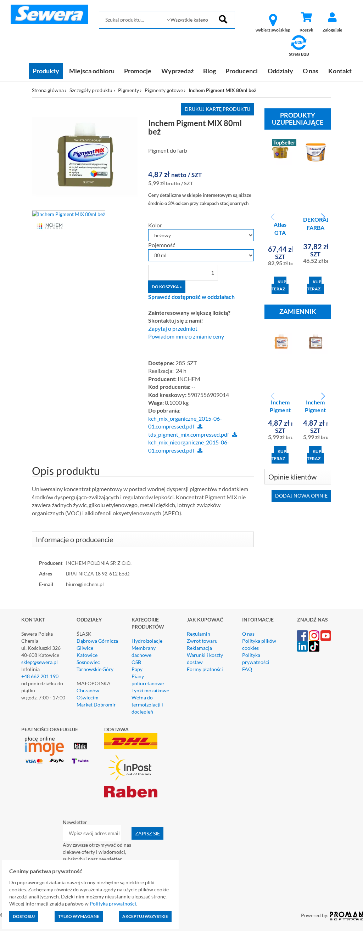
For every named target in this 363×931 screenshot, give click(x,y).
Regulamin (198, 634)
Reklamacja (199, 648)
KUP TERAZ (279, 285)
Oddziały (280, 71)
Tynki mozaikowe (150, 690)
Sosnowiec (88, 662)
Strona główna (48, 90)
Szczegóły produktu (90, 90)
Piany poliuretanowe (148, 679)
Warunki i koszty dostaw (205, 658)
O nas (310, 71)
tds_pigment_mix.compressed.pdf (188, 434)
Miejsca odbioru (92, 71)
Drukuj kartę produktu (217, 109)
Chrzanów (88, 690)
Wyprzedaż (177, 71)
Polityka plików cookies (259, 644)
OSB (136, 662)
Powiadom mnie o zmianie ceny (186, 336)
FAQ (247, 669)
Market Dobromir (96, 705)
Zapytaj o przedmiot (172, 328)
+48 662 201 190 (39, 676)
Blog (209, 71)
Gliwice (85, 648)
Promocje (137, 71)
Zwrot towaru (202, 641)
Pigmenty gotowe (164, 90)
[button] (323, 217)
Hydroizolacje (147, 641)
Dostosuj (24, 916)
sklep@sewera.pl (39, 662)
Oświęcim (88, 697)
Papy (137, 669)
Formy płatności (205, 669)
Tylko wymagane (78, 916)
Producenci (241, 71)
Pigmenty (128, 90)
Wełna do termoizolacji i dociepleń (147, 704)
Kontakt (340, 71)
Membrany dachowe (144, 651)
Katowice (87, 655)
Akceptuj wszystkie (145, 916)
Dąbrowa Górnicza (97, 641)
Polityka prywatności (255, 658)
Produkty (46, 71)
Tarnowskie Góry (95, 669)
